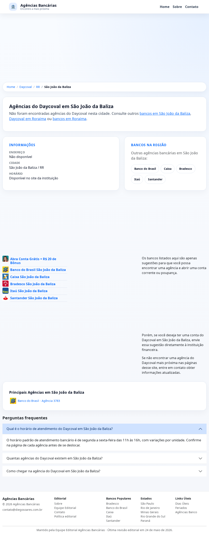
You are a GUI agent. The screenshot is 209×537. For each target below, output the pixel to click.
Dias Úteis (182, 503)
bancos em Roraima (69, 118)
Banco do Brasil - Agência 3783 (39, 401)
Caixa (167, 169)
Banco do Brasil (145, 169)
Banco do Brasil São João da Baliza (38, 269)
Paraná (145, 521)
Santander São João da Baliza (34, 298)
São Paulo (147, 503)
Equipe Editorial (65, 508)
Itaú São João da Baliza (29, 291)
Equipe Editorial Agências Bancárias (80, 530)
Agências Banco (186, 512)
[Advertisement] (104, 51)
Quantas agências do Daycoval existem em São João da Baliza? (54, 458)
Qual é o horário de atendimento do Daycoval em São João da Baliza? (60, 428)
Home (164, 6)
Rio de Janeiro (150, 508)
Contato (191, 6)
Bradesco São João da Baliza (33, 284)
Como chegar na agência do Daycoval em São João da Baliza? (53, 471)
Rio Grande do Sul (153, 516)
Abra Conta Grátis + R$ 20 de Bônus (33, 261)
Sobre (177, 6)
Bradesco (185, 169)
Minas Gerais (150, 512)
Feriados (181, 508)
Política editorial (65, 516)
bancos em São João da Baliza (165, 113)
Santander (155, 179)
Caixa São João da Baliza (30, 277)
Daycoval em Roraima (27, 118)
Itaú (137, 179)
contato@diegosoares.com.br (22, 510)
